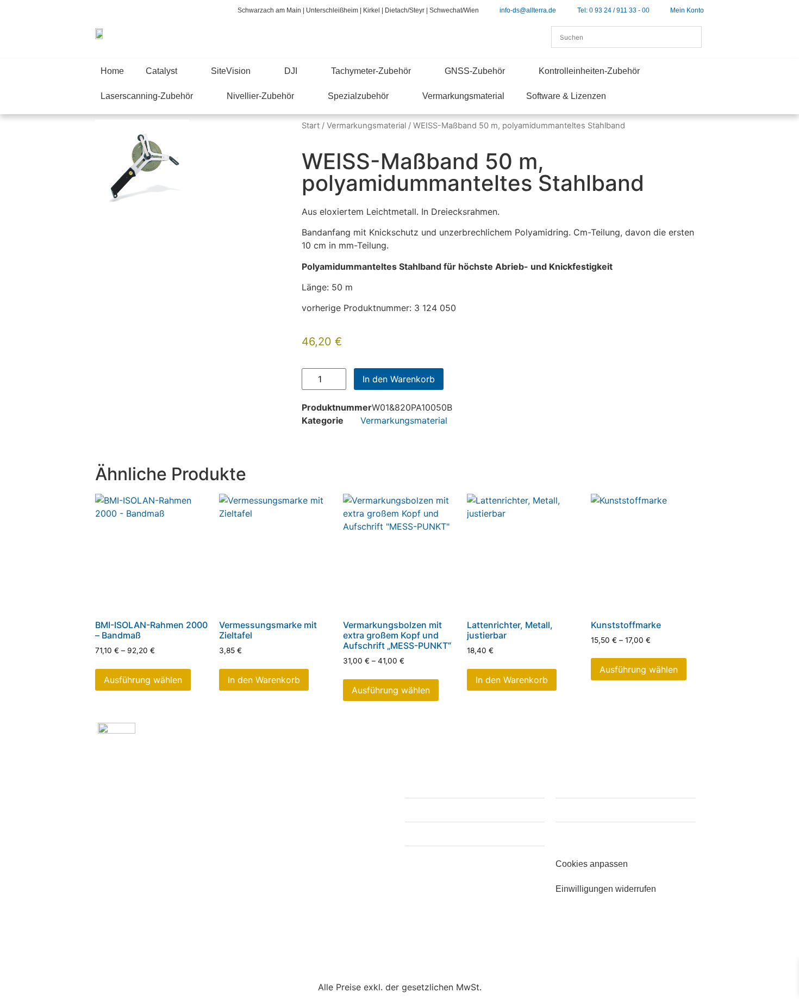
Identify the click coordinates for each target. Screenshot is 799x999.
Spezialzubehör (358, 96)
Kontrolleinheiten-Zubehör (589, 71)
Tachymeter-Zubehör (371, 71)
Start (311, 126)
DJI (290, 71)
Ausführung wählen (143, 679)
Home (112, 71)
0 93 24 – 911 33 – (162, 872)
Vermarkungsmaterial (463, 96)
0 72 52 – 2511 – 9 (295, 846)
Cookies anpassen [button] (591, 863)
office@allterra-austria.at (320, 867)
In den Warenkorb (399, 379)
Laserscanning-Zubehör (147, 96)
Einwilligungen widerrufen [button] (605, 888)
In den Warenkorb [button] (264, 679)
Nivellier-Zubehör (260, 96)
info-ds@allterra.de (173, 893)
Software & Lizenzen (566, 96)
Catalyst (161, 71)
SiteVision (231, 71)
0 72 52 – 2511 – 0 (311, 833)
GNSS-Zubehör (475, 71)
